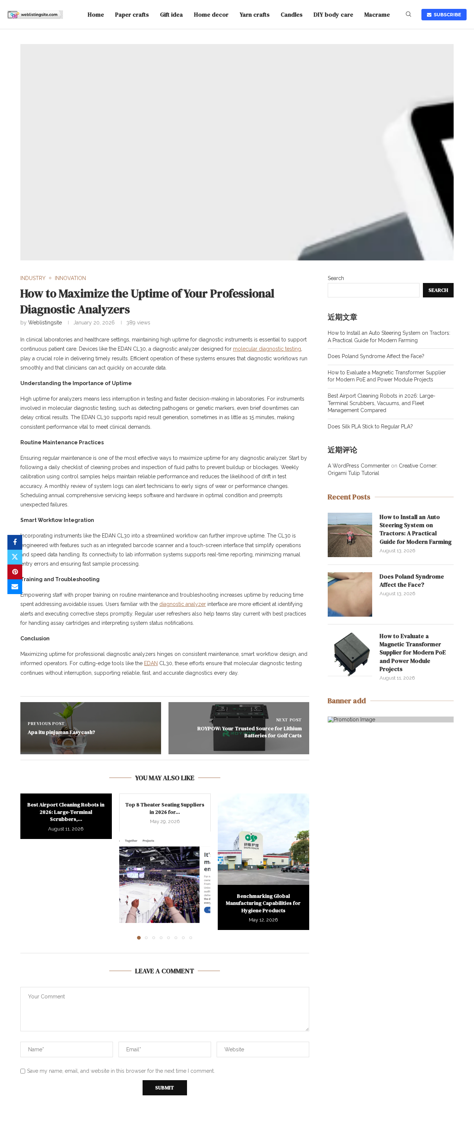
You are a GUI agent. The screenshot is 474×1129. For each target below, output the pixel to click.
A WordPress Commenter (359, 466)
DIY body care (333, 14)
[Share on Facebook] (14, 542)
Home (96, 14)
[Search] (408, 14)
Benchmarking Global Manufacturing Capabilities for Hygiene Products (263, 903)
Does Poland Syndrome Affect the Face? (376, 356)
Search (336, 278)
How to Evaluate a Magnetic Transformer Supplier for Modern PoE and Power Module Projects (413, 652)
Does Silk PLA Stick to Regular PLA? (370, 426)
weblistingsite (45, 323)
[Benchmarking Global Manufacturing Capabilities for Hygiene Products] (263, 839)
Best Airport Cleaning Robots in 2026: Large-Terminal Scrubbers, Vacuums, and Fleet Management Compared (381, 403)
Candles (292, 14)
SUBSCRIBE (446, 14)
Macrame (377, 14)
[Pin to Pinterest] (14, 571)
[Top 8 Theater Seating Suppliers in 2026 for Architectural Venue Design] (165, 877)
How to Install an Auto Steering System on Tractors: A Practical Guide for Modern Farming (415, 529)
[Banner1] (391, 719)
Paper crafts (132, 14)
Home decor (211, 14)
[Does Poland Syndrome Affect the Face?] (350, 594)
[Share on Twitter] (14, 557)
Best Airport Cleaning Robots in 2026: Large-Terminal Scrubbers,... (65, 812)
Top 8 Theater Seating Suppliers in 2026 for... (164, 808)
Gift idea (171, 14)
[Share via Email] (14, 586)
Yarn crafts (255, 14)
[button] (30, 866)
